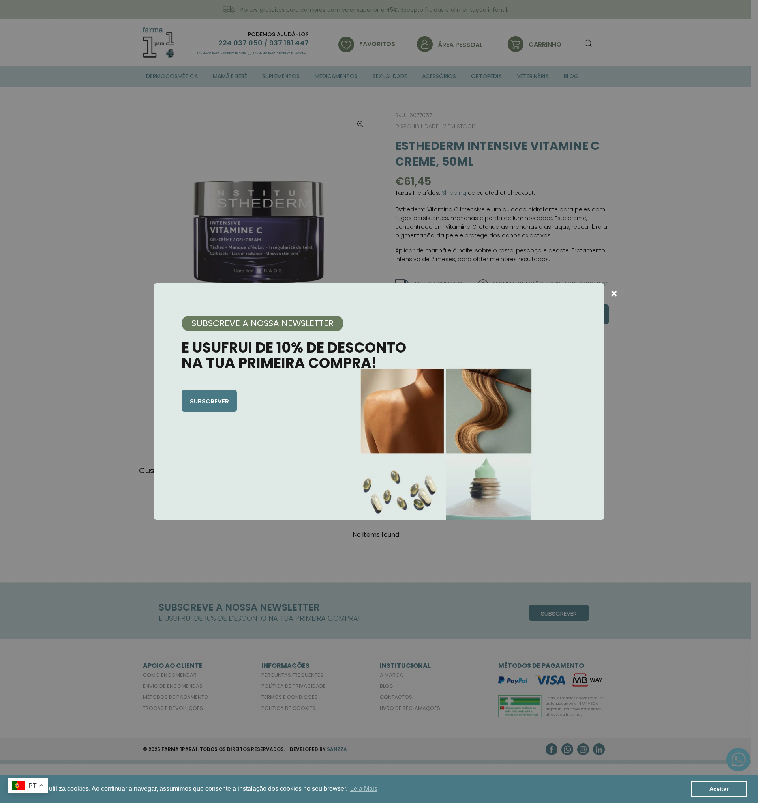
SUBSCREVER (209, 401)
